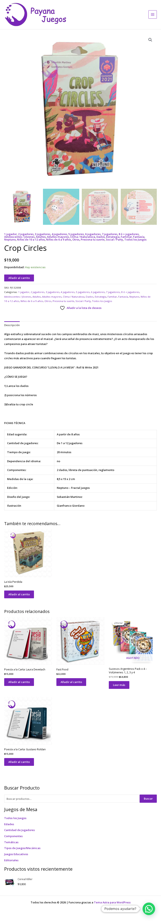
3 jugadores (42, 234)
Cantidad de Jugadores (19, 830)
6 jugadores (93, 234)
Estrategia (112, 237)
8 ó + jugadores (129, 234)
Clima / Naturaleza (82, 237)
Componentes (13, 836)
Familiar (126, 237)
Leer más (119, 685)
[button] (150, 40)
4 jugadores (59, 234)
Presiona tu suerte (93, 239)
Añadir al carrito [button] (19, 594)
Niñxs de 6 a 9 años (58, 239)
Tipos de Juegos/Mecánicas (22, 848)
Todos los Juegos (15, 818)
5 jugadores (76, 234)
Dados (100, 237)
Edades (9, 824)
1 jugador (10, 234)
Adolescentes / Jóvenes (19, 237)
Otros (75, 239)
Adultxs (41, 237)
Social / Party (114, 239)
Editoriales (11, 860)
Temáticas (11, 842)
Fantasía (138, 237)
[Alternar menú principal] (152, 14)
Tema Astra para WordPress (112, 902)
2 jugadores (26, 234)
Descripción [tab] (12, 325)
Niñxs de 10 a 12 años (31, 239)
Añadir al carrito (19, 278)
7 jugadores (109, 234)
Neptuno (10, 239)
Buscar (148, 798)
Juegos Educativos (16, 854)
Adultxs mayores (58, 237)
